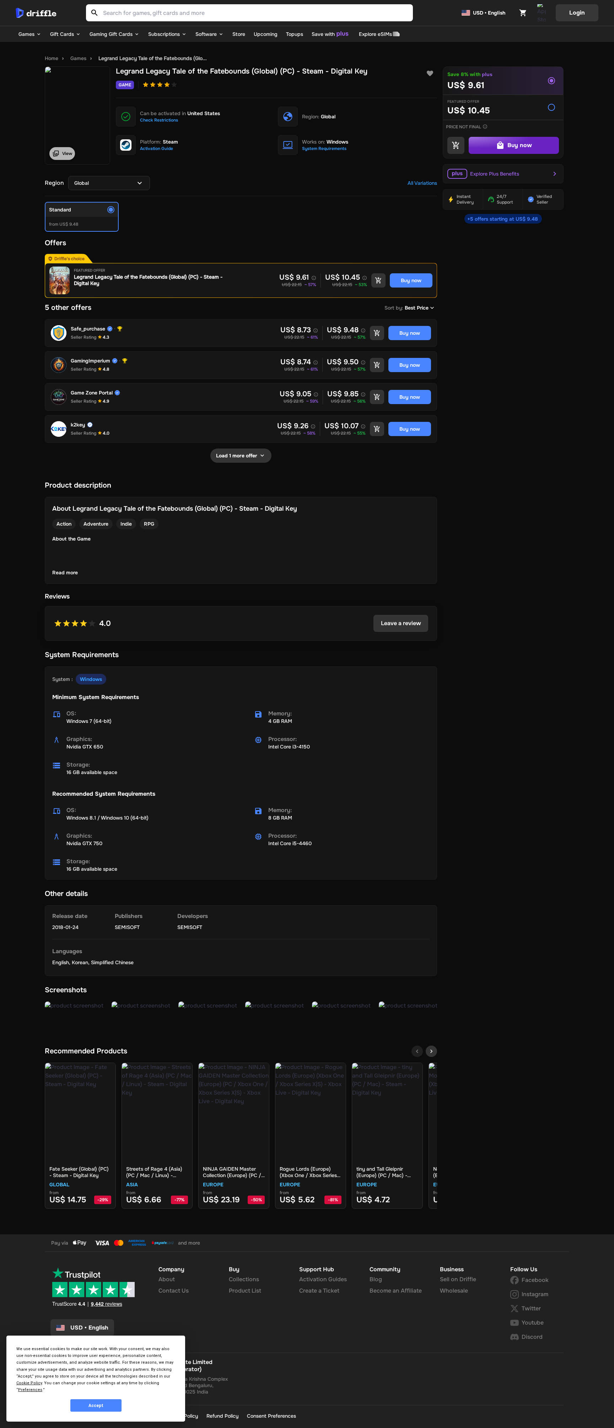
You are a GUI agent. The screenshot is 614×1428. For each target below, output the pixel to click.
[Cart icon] (523, 12)
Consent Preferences (271, 1416)
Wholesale (454, 1290)
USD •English (89, 1327)
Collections (244, 1279)
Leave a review (401, 623)
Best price (417, 308)
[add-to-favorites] (430, 73)
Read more (65, 572)
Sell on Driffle (458, 1279)
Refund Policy (222, 1416)
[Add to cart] (378, 280)
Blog (376, 1279)
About (166, 1279)
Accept (95, 1405)
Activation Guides (323, 1279)
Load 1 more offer (236, 455)
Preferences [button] (30, 1389)
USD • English (489, 13)
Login (577, 12)
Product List (245, 1290)
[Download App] (541, 12)
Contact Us (173, 1290)
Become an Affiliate (396, 1290)
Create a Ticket (319, 1290)
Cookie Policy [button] (29, 1383)
